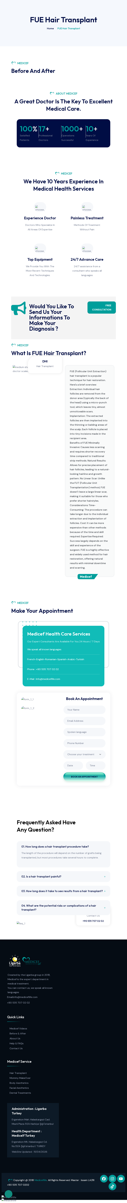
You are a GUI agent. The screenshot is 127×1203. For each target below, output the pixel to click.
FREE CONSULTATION (101, 307)
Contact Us (16, 1048)
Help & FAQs (17, 1043)
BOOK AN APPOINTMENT (84, 776)
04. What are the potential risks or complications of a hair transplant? (58, 907)
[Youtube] (121, 1179)
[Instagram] (112, 1179)
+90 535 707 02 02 (93, 920)
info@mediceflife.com (25, 997)
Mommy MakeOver (20, 1078)
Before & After (18, 1033)
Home (50, 28)
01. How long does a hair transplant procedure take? (55, 846)
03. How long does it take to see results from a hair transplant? (62, 891)
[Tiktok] (112, 1186)
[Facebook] (104, 1179)
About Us (15, 1038)
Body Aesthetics (19, 1083)
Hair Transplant (18, 1073)
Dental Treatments (20, 1092)
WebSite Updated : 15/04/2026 (29, 1151)
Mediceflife (41, 1180)
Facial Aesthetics (19, 1088)
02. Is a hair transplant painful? (41, 876)
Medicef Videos (18, 1028)
